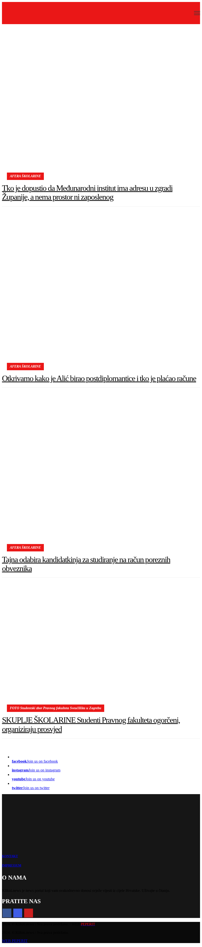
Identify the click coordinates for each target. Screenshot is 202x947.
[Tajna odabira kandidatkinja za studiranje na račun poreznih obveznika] (101, 474)
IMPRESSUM (11, 865)
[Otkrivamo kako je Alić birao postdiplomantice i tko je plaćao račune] (101, 293)
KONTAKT (10, 856)
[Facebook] (6, 913)
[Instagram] (17, 913)
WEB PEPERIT (15, 941)
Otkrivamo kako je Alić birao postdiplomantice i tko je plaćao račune (99, 378)
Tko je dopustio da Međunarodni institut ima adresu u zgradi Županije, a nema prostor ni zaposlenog (87, 192)
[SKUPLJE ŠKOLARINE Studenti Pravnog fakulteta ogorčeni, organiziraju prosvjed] (101, 649)
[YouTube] (28, 913)
